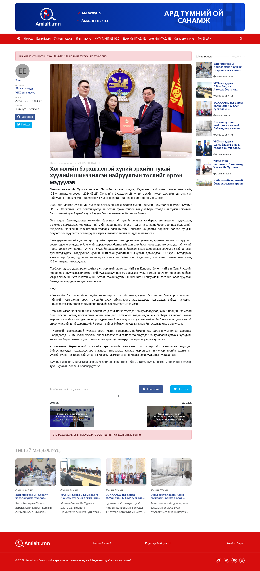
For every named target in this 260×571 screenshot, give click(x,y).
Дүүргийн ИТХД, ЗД (134, 38)
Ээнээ (18, 80)
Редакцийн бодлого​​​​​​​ (158, 543)
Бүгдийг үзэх (238, 56)
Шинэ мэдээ (204, 56)
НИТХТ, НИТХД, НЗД (107, 38)
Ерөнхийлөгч (43, 38)
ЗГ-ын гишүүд (83, 38)
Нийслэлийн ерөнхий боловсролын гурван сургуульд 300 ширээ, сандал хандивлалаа (228, 183)
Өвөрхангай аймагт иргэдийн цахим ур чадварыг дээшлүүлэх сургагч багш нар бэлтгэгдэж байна (72, 416)
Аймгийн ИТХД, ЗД (160, 38)
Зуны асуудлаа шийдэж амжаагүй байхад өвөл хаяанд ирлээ (167, 496)
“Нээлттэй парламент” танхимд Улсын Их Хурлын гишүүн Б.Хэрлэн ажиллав (228, 164)
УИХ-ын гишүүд (63, 38)
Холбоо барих (235, 543)
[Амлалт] (32, 543)
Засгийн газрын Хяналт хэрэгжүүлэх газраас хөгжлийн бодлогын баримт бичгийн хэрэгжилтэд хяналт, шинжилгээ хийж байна (169, 416)
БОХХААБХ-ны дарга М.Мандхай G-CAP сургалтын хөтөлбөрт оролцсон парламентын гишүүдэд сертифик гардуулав (126, 496)
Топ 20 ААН (204, 38)
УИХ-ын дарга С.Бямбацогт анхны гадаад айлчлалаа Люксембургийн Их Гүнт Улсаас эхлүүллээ (226, 145)
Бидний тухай (102, 543)
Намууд (28, 38)
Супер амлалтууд (184, 38)
